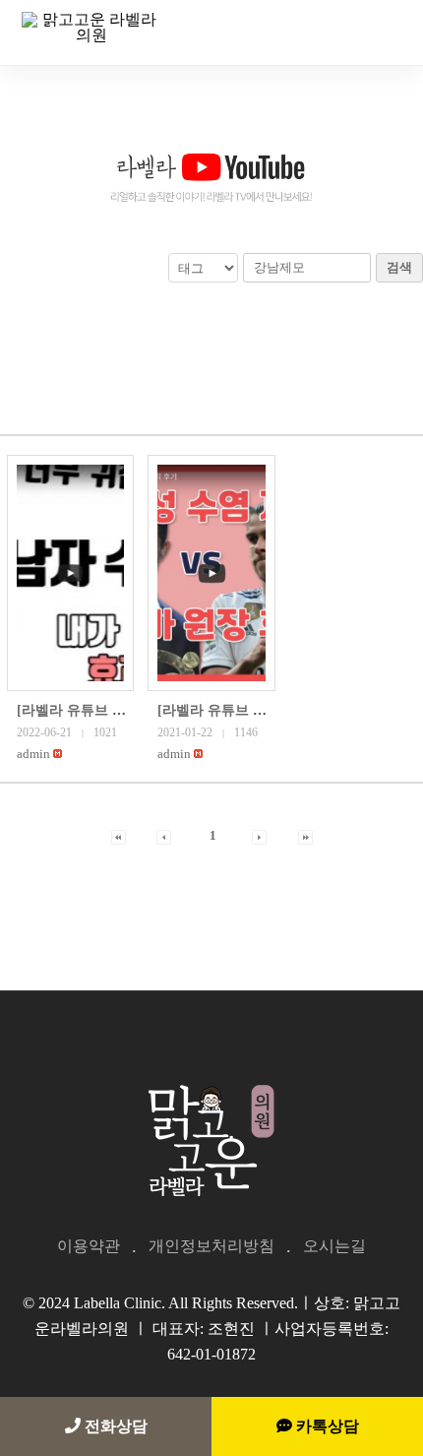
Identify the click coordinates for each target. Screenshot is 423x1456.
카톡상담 (325, 1426)
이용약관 (88, 1245)
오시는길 (334, 1245)
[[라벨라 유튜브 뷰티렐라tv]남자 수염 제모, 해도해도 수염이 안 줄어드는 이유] (70, 573)
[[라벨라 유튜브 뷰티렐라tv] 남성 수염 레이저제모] (211, 573)
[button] (33, 753)
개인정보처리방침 (211, 1245)
